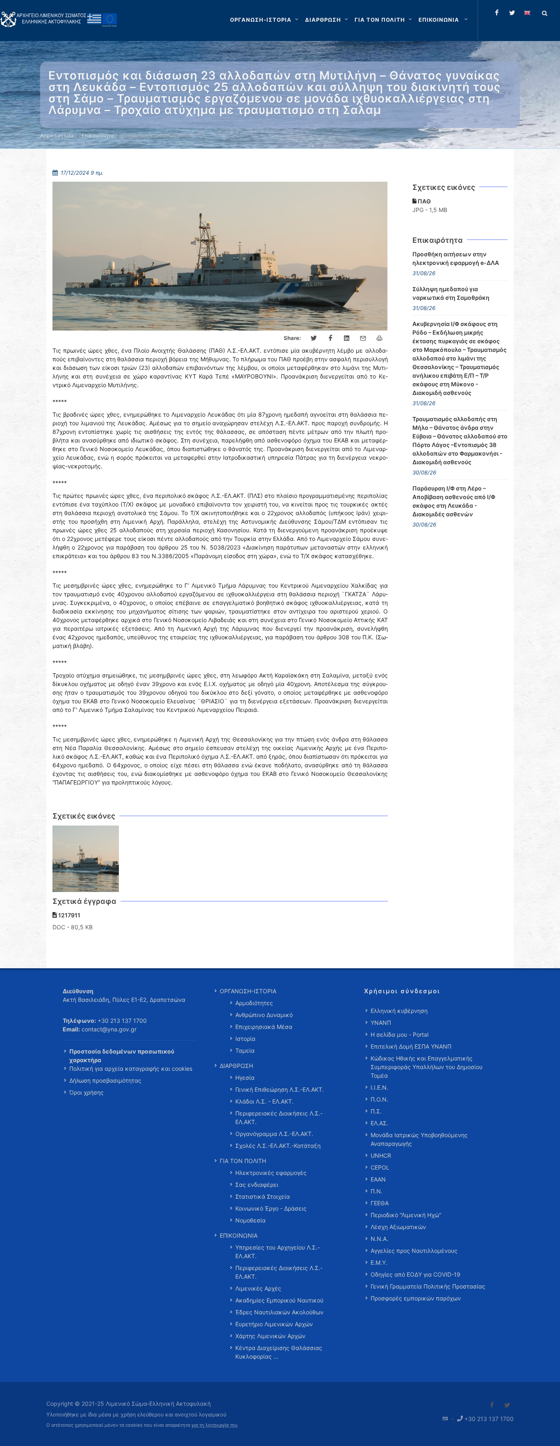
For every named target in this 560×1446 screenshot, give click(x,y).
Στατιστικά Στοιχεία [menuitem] (262, 1196)
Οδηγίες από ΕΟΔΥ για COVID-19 (415, 1274)
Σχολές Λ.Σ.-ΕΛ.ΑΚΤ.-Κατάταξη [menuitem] (278, 1145)
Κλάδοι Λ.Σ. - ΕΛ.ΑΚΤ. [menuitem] (264, 1101)
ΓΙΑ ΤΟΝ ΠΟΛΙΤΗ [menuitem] (243, 1160)
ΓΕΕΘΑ (380, 1203)
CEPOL (380, 1167)
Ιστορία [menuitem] (245, 1038)
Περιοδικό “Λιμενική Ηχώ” (406, 1214)
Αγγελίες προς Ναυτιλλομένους (414, 1250)
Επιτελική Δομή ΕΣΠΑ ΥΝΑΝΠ (411, 1046)
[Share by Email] (363, 338)
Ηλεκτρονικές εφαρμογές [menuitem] (271, 1172)
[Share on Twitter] (314, 338)
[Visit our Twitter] (507, 1405)
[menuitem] (444, 19)
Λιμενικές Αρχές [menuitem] (258, 1288)
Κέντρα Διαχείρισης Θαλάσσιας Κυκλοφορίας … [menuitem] (278, 1352)
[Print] (379, 338)
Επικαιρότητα (98, 135)
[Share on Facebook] (330, 338)
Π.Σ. (376, 1111)
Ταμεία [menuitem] (245, 1050)
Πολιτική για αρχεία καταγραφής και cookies (130, 1068)
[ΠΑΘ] (85, 859)
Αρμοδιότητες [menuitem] (254, 1002)
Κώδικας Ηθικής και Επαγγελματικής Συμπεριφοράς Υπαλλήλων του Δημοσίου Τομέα (427, 1067)
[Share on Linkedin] (347, 338)
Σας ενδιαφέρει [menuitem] (256, 1184)
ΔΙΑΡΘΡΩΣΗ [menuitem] (236, 1065)
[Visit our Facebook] (492, 1405)
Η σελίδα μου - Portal (399, 1034)
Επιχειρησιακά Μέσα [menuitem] (263, 1026)
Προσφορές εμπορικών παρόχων (416, 1298)
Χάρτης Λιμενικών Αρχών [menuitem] (270, 1335)
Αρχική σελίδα (57, 135)
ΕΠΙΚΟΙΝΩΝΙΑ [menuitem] (238, 1235)
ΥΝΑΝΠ (381, 1022)
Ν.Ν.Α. (379, 1238)
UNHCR (381, 1155)
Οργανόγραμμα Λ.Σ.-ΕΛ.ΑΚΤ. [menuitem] (274, 1133)
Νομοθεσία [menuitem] (250, 1220)
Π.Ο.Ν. (379, 1099)
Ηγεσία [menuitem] (245, 1077)
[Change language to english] (527, 12)
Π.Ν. (376, 1191)
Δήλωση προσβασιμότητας (105, 1080)
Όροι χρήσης (86, 1092)
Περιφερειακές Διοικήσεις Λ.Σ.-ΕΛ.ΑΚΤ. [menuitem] (279, 1117)
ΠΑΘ (424, 201)
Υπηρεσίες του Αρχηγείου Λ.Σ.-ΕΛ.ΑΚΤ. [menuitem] (277, 1251)
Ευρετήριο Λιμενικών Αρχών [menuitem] (274, 1324)
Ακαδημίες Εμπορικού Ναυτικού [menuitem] (279, 1300)
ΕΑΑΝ (378, 1179)
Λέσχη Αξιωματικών (398, 1226)
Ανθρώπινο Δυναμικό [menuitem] (264, 1014)
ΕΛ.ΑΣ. (379, 1123)
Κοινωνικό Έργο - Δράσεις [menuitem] (271, 1208)
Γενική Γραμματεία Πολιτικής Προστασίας (428, 1286)
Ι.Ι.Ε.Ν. (379, 1087)
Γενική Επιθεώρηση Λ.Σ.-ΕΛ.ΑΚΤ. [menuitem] (279, 1089)
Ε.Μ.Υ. (379, 1262)
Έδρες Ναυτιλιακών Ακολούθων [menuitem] (279, 1312)
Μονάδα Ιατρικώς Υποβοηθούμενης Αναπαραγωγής (419, 1139)
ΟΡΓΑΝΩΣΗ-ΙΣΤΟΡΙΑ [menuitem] (248, 991)
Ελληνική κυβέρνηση (399, 1010)
